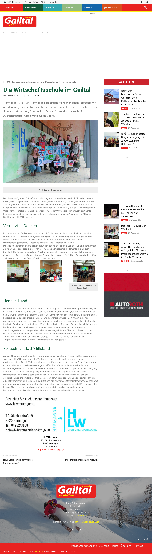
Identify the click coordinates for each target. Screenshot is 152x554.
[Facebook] (141, 2)
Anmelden (54, 2)
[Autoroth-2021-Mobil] (126, 316)
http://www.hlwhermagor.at (51, 449)
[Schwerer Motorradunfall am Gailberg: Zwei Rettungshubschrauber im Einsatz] (111, 96)
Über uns (126, 545)
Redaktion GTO (13, 96)
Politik (48, 7)
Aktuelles (126, 82)
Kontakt (138, 545)
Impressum (70, 551)
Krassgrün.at (38, 551)
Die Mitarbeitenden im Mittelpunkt (81, 460)
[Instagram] (146, 2)
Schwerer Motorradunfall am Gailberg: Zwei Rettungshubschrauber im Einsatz (134, 97)
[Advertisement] (93, 21)
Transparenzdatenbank (84, 545)
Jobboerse (109, 7)
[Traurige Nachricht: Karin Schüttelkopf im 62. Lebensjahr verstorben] (111, 211)
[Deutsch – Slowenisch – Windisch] (111, 231)
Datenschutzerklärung (54, 551)
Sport (87, 7)
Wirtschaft (30, 7)
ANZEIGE (15, 33)
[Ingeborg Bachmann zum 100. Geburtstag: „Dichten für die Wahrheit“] (111, 119)
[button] (145, 8)
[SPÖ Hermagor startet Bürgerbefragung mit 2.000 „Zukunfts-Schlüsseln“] (111, 139)
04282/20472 (80, 515)
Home (5, 33)
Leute (67, 7)
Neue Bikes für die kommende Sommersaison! (18, 461)
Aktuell (9, 7)
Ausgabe (104, 545)
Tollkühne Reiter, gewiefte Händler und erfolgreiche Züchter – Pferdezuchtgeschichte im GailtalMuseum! (134, 250)
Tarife (115, 545)
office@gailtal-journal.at (87, 521)
